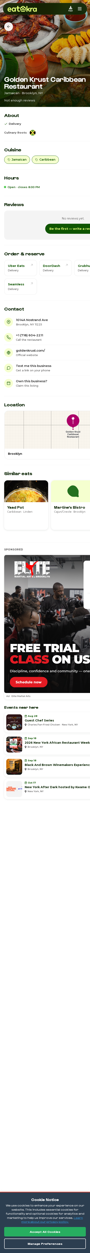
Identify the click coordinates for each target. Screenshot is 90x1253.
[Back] (8, 26)
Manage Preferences (45, 1243)
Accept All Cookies (45, 1232)
